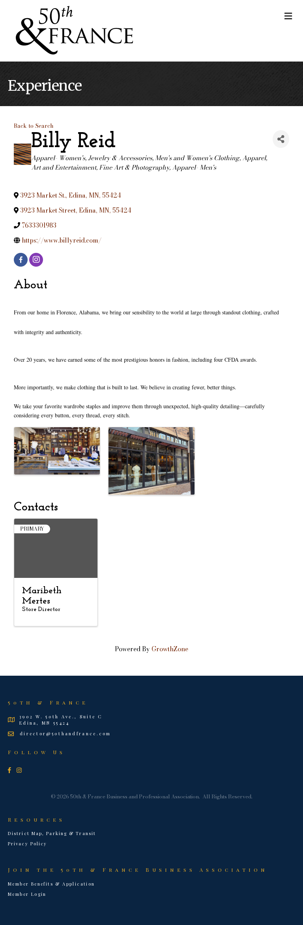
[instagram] (36, 260)
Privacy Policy (27, 844)
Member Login (27, 894)
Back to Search (34, 125)
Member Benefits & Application (51, 884)
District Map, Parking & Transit (52, 833)
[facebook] (21, 260)
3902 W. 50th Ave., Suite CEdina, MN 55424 (61, 720)
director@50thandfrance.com (65, 733)
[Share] (281, 139)
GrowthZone (170, 649)
